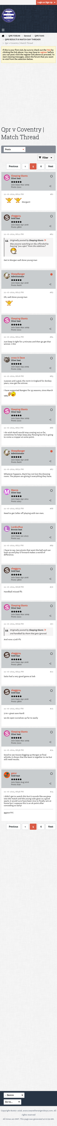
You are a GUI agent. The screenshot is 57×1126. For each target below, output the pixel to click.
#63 (51, 292)
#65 (51, 376)
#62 (51, 234)
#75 (51, 792)
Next (50, 166)
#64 (51, 337)
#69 (51, 545)
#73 (51, 708)
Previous (13, 166)
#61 (51, 194)
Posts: (14, 187)
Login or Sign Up (44, 2)
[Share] (50, 186)
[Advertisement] (28, 94)
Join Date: (15, 185)
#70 (51, 587)
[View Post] (45, 240)
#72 (51, 672)
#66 (51, 428)
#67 (51, 469)
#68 (51, 508)
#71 (51, 624)
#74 (51, 750)
